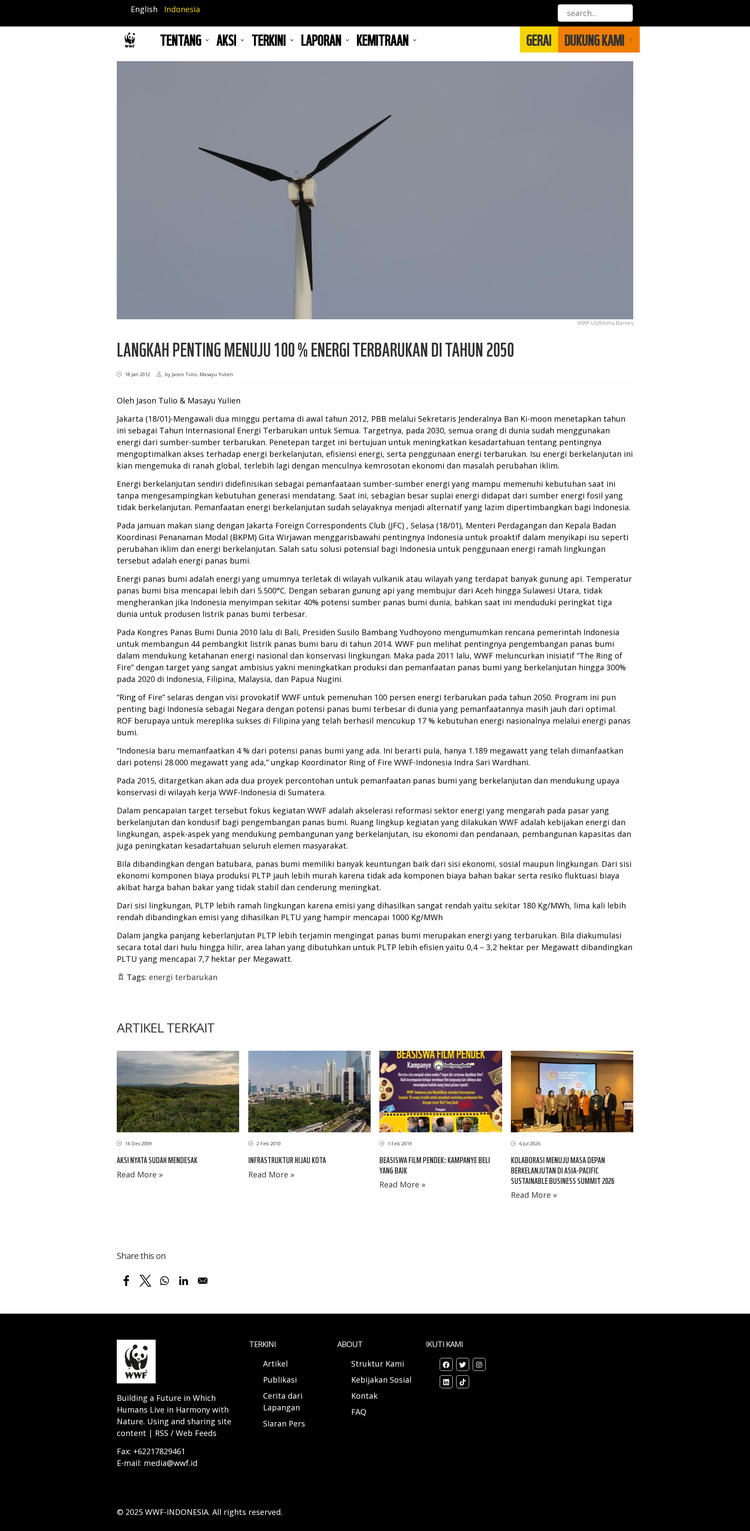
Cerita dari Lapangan (283, 1401)
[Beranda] (129, 40)
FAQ (358, 1411)
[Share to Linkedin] (183, 1280)
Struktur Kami (377, 1363)
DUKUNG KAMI (595, 39)
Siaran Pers (284, 1423)
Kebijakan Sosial (381, 1379)
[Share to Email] (203, 1280)
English (144, 9)
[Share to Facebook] (126, 1280)
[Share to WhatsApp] (164, 1280)
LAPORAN (321, 39)
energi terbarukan (183, 977)
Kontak (364, 1395)
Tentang (180, 39)
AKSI (227, 39)
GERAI (539, 39)
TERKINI (269, 39)
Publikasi (280, 1379)
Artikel (276, 1363)
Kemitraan (383, 39)
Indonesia (182, 9)
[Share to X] (145, 1280)
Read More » (140, 1174)
